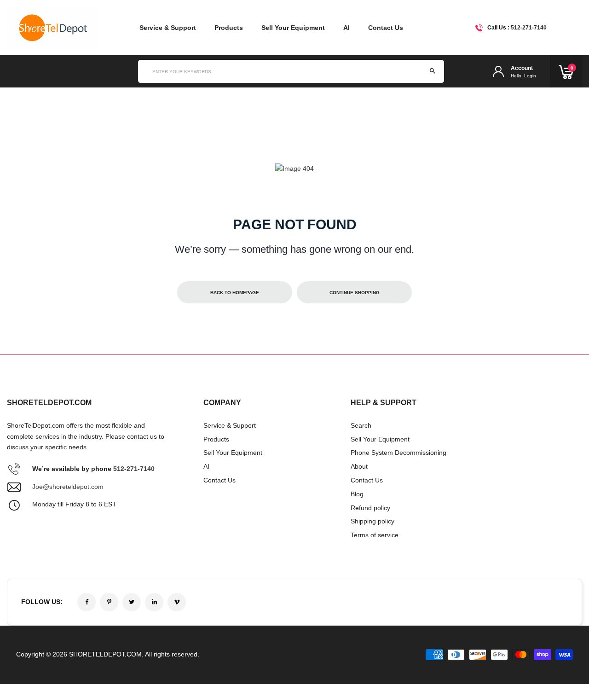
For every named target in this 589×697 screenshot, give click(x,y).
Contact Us (385, 27)
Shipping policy (372, 521)
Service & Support (167, 27)
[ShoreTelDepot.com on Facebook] (86, 602)
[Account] (498, 71)
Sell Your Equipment (293, 27)
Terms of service (374, 535)
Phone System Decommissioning (398, 452)
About (359, 466)
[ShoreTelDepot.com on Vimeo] (176, 602)
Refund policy (370, 507)
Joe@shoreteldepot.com (68, 486)
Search (361, 425)
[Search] (432, 71)
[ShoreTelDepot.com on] (154, 602)
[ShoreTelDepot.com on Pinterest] (109, 602)
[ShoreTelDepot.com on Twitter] (131, 602)
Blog (357, 494)
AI (346, 27)
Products (228, 27)
